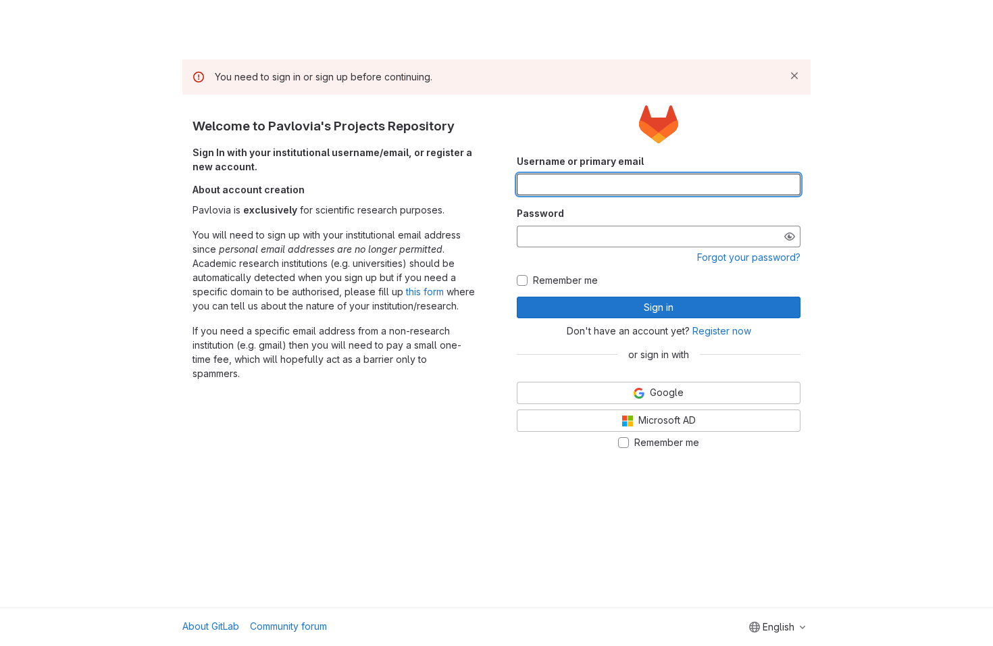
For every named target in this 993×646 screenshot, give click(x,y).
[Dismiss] (794, 76)
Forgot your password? (748, 257)
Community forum (288, 626)
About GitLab (210, 626)
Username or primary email (580, 161)
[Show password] (789, 236)
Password (540, 213)
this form (425, 291)
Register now (721, 331)
